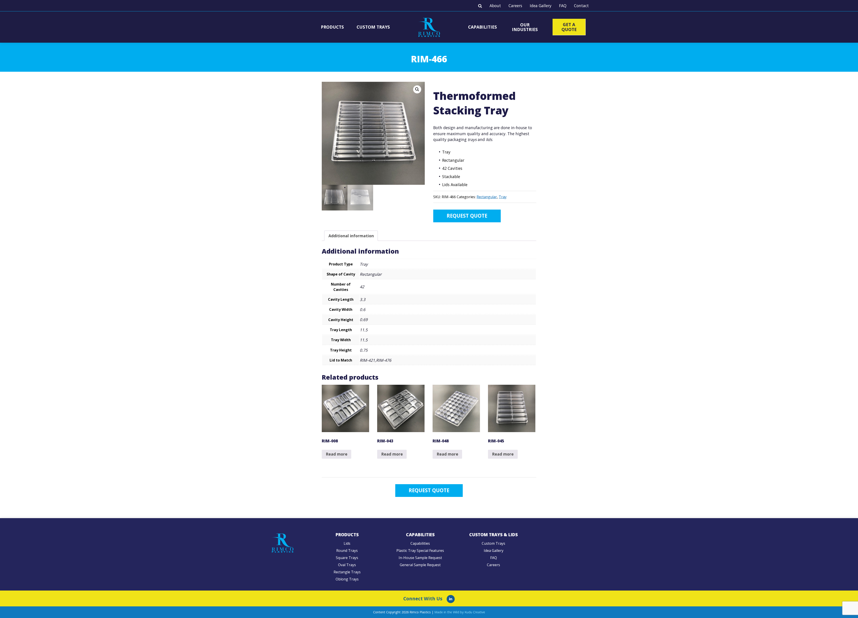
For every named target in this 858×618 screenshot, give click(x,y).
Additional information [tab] (351, 235)
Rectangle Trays (347, 572)
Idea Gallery (540, 5)
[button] (417, 89)
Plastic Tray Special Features (420, 550)
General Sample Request (420, 564)
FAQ (562, 5)
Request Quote (467, 215)
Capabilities (482, 27)
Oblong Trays (347, 579)
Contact (581, 5)
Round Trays (347, 550)
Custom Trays (373, 27)
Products (332, 27)
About (495, 5)
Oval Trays (347, 564)
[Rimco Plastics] (451, 599)
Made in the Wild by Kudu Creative (459, 612)
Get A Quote (569, 26)
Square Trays (347, 557)
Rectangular (487, 196)
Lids (347, 543)
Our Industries (525, 27)
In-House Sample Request (420, 557)
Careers (515, 5)
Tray (503, 196)
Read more (336, 454)
